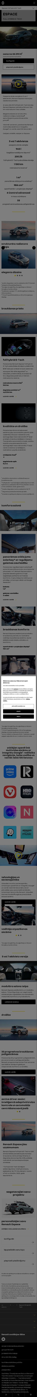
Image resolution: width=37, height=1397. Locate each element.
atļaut (18, 716)
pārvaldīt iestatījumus (18, 706)
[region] (18, 698)
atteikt (19, 711)
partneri (16, 689)
